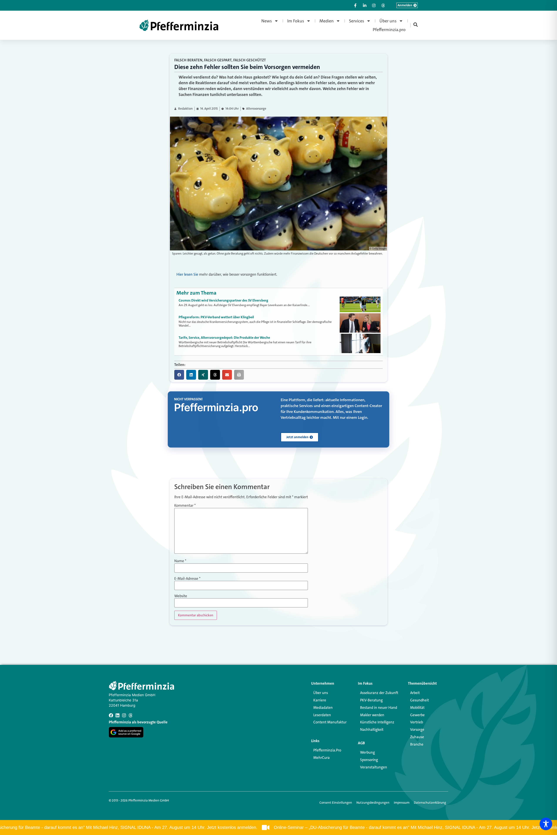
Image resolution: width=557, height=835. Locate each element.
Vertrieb (416, 722)
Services (356, 21)
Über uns (388, 21)
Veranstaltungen (373, 767)
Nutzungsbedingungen (372, 802)
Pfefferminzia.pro (389, 29)
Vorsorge (417, 729)
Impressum (401, 802)
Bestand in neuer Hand (378, 707)
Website (180, 596)
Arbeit (415, 692)
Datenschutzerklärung (430, 802)
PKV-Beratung (371, 700)
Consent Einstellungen (335, 802)
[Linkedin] (117, 715)
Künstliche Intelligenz (377, 722)
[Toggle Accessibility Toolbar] (546, 824)
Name (180, 561)
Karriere (319, 700)
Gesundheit (419, 700)
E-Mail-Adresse (187, 578)
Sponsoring (369, 759)
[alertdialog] (278, 827)
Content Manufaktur (330, 722)
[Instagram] (124, 715)
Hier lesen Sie (187, 274)
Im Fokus (295, 21)
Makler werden (372, 715)
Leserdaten (322, 715)
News (266, 21)
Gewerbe (417, 715)
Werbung (367, 752)
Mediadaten (323, 707)
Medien (326, 21)
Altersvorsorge (256, 109)
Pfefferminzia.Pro (327, 750)
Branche (416, 744)
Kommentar (185, 505)
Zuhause (417, 736)
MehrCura (321, 757)
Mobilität (417, 707)
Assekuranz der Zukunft (379, 692)
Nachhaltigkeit (371, 729)
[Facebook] (111, 715)
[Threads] (130, 715)
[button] (179, 375)
